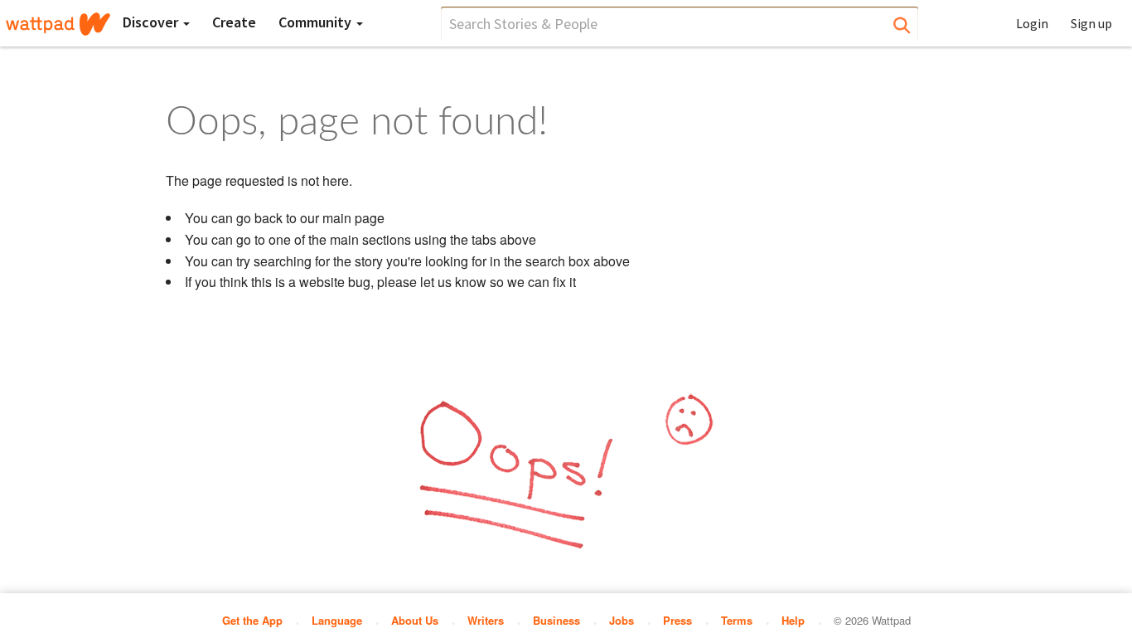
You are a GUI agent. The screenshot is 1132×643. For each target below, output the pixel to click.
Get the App (252, 620)
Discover (152, 22)
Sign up (1091, 23)
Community (316, 22)
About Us (414, 620)
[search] (679, 24)
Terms (736, 620)
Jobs (621, 620)
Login (1032, 23)
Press (677, 620)
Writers (485, 620)
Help (793, 620)
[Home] (58, 24)
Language (337, 620)
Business (556, 620)
